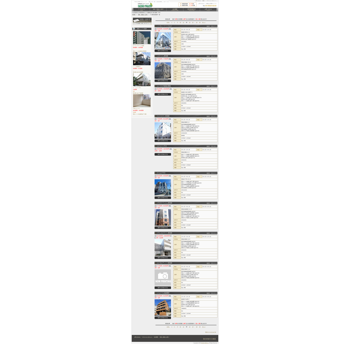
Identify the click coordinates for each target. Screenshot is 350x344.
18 (196, 22)
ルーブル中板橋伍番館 (164, 86)
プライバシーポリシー (211, 0)
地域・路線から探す (158, 9)
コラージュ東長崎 (162, 56)
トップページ (141, 9)
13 (189, 22)
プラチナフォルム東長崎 (164, 203)
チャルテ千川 (161, 173)
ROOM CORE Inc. (205, 342)
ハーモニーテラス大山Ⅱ (164, 26)
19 (199, 22)
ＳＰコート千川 (162, 146)
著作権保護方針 (191, 9)
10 (180, 22)
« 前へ (168, 22)
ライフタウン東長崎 (163, 116)
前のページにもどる (210, 332)
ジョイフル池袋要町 (163, 293)
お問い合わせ (208, 9)
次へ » (203, 22)
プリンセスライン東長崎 (164, 233)
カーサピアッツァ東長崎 (164, 263)
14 (192, 22)
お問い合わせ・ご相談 (199, 0)
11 (183, 22)
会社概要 (174, 9)
